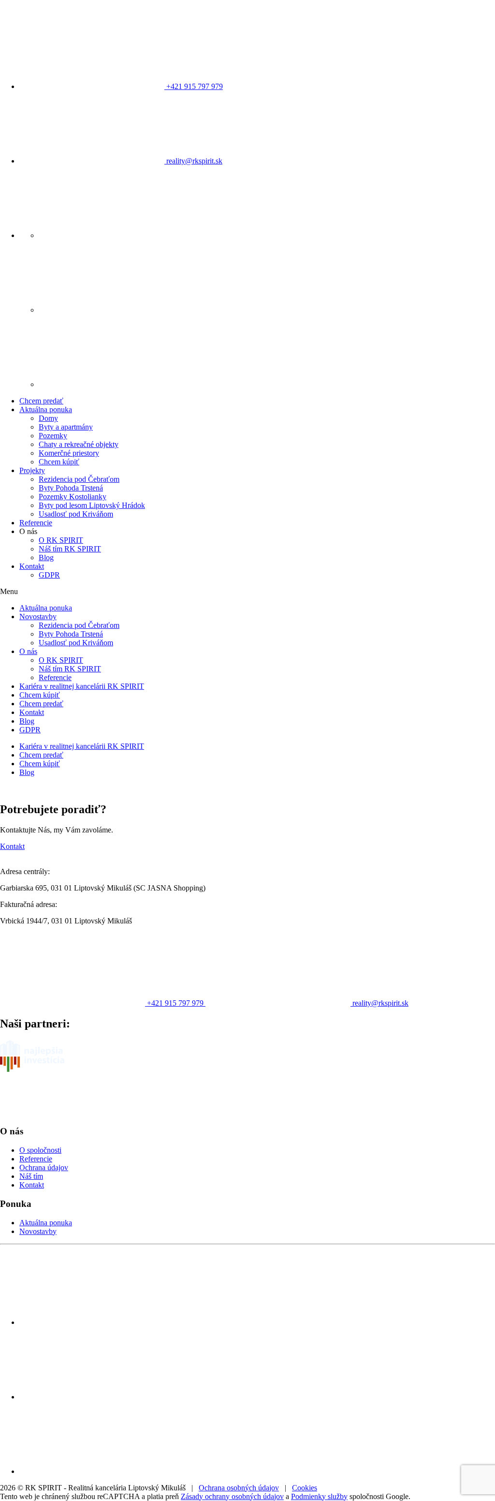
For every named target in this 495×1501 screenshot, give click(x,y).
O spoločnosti (40, 1150)
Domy (48, 418)
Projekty (32, 470)
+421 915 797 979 (193, 86)
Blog (46, 557)
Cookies (304, 1488)
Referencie (35, 523)
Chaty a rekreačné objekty (78, 444)
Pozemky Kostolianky (72, 496)
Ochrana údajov (43, 1167)
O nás (28, 651)
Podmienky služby (319, 1496)
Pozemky (53, 435)
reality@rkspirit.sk (193, 161)
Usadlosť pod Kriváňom (76, 514)
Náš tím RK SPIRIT (70, 549)
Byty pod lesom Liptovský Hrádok (92, 505)
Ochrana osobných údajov (239, 1488)
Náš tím (31, 1176)
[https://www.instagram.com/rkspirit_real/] (111, 310)
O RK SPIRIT (61, 540)
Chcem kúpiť (59, 462)
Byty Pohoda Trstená (71, 488)
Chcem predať (41, 401)
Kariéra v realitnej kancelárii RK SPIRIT (81, 686)
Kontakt (31, 566)
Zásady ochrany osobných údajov (232, 1496)
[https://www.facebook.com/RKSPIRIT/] (111, 235)
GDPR (49, 575)
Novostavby (38, 616)
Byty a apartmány (66, 427)
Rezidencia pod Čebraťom (79, 479)
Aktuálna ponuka (45, 409)
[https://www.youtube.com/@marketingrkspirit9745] (111, 384)
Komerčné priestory (69, 453)
